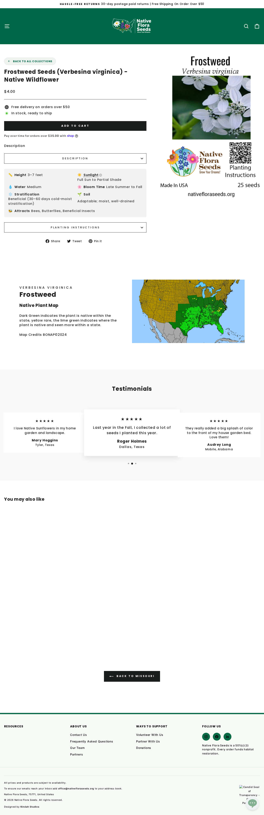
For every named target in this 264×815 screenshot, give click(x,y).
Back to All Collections (32, 61)
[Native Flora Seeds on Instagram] (206, 737)
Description (75, 158)
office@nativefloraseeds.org (76, 788)
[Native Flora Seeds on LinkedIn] (227, 737)
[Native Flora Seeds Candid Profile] (249, 795)
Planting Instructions (75, 227)
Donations (143, 747)
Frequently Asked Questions (91, 741)
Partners (76, 754)
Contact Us (78, 734)
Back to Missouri (134, 676)
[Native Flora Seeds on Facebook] (217, 737)
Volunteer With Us (149, 734)
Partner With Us (148, 741)
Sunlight (93, 175)
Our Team (77, 747)
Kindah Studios (29, 806)
